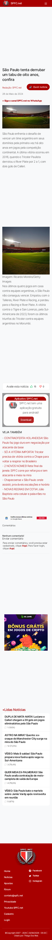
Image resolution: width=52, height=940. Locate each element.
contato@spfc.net (13, 895)
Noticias (8, 877)
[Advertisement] (26, 35)
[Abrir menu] (46, 3)
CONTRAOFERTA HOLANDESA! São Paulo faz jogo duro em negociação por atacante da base (26, 442)
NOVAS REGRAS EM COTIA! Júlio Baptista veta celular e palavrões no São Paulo (23, 493)
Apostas (8, 883)
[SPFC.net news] (26, 518)
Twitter (35, 875)
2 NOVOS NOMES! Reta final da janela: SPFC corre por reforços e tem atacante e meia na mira (25, 470)
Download (26, 419)
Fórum (7, 889)
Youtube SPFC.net (13, 907)
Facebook (37, 870)
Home (7, 871)
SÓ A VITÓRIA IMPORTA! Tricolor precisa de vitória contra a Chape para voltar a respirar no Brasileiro (25, 456)
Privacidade (10, 901)
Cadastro (9, 913)
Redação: (12, 87)
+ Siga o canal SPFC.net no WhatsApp (22, 100)
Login (7, 919)
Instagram (37, 881)
